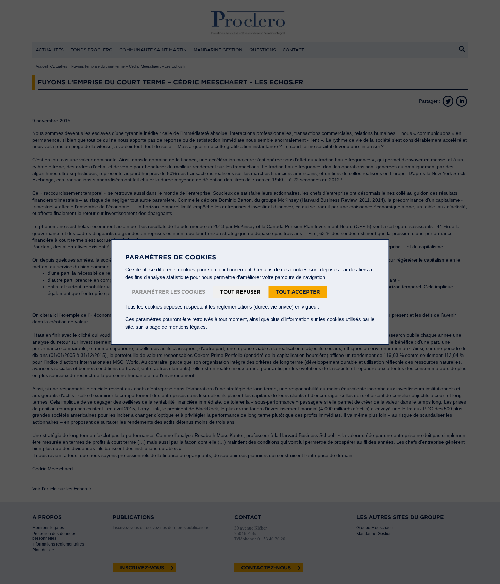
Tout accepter (298, 292)
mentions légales (187, 327)
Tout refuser (240, 292)
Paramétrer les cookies (168, 292)
